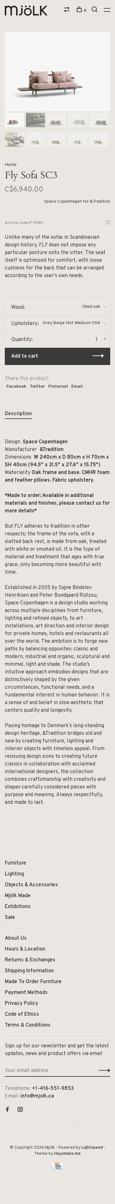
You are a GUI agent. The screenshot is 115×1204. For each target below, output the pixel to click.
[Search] (95, 10)
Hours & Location (25, 949)
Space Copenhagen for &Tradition (77, 201)
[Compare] (67, 10)
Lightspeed (92, 1147)
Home (11, 164)
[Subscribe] (102, 1071)
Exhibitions (18, 907)
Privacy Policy (21, 1003)
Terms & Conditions (27, 1025)
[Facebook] (7, 1110)
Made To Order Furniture (33, 982)
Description (18, 414)
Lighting (14, 874)
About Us (16, 938)
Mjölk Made (18, 896)
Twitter (37, 386)
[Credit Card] (57, 1168)
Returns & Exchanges (30, 960)
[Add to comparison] (107, 223)
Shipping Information (29, 971)
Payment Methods (26, 993)
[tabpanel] (57, 71)
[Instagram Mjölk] (20, 1110)
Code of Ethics (22, 1014)
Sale (10, 917)
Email (77, 386)
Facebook (16, 386)
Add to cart (24, 356)
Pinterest (58, 386)
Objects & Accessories (31, 885)
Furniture (15, 863)
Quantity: (22, 340)
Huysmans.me (67, 1153)
